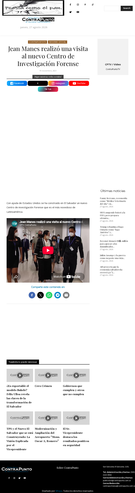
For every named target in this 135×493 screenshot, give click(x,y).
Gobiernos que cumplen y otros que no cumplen (73, 390)
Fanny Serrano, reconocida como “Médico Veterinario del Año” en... (113, 201)
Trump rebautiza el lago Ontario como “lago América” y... (111, 229)
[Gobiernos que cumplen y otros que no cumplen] (76, 375)
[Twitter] (70, 12)
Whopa (58, 491)
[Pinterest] (85, 5)
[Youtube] (78, 12)
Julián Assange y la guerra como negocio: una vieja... (112, 256)
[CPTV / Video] (113, 50)
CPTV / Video (113, 64)
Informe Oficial (57, 42)
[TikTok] (92, 5)
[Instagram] (78, 5)
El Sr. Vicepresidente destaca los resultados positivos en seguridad (76, 437)
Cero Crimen (43, 386)
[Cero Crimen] (48, 375)
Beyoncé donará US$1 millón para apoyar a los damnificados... (114, 244)
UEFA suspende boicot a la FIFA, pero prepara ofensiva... (112, 215)
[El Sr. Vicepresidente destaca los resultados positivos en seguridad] (76, 418)
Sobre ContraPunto (68, 467)
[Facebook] (70, 5)
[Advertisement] (48, 170)
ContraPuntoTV (37, 42)
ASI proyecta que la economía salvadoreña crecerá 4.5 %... (111, 269)
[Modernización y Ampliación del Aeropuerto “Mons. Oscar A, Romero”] (48, 418)
